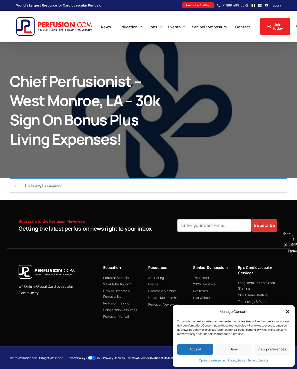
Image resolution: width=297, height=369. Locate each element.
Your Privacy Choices (111, 358)
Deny (233, 349)
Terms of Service (258, 360)
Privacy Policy (236, 360)
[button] (287, 311)
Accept (195, 349)
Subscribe (264, 225)
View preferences (272, 349)
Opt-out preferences (212, 360)
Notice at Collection (164, 358)
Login (277, 5)
